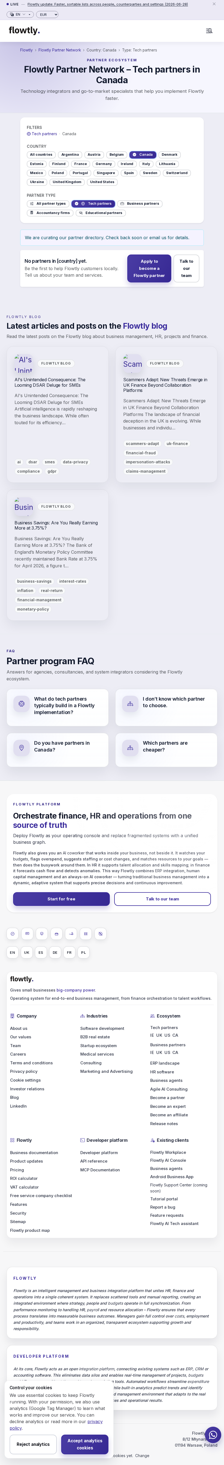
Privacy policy (23, 1071)
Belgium (117, 154)
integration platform (96, 1368)
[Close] (214, 4)
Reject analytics (33, 1444)
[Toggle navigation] (208, 31)
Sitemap (18, 1221)
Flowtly (26, 50)
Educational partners (104, 213)
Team (15, 1045)
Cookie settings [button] (25, 1080)
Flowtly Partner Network (60, 50)
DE (55, 952)
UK (27, 952)
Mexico (36, 173)
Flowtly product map (30, 1230)
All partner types (51, 203)
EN (12, 952)
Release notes (164, 1123)
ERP (158, 870)
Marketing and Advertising (106, 1071)
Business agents (166, 1080)
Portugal (80, 173)
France (80, 164)
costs (179, 1316)
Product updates (26, 1161)
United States (102, 182)
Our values (20, 1037)
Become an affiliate (169, 1115)
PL (83, 952)
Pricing (17, 1170)
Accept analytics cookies (84, 1444)
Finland (58, 164)
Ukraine (37, 182)
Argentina (70, 154)
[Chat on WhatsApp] (213, 1435)
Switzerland (177, 173)
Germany (104, 164)
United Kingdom (67, 182)
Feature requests (167, 1215)
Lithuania (167, 164)
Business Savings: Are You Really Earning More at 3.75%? (56, 525)
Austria (94, 154)
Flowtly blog (24, 317)
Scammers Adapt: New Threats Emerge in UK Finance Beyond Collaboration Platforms (165, 385)
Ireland (127, 164)
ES (41, 952)
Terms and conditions (31, 1063)
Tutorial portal (164, 1199)
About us (18, 1028)
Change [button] (142, 1455)
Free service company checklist (41, 1195)
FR (69, 952)
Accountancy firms (53, 213)
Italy (146, 164)
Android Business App (171, 1176)
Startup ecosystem (98, 1045)
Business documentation (34, 1152)
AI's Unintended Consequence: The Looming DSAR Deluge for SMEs (50, 382)
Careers (18, 1054)
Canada (146, 154)
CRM (199, 1368)
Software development (102, 1028)
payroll (93, 1309)
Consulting (91, 1063)
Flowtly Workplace (168, 1152)
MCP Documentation (100, 1170)
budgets (20, 859)
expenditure (198, 1381)
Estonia (36, 164)
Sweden (150, 173)
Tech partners (99, 203)
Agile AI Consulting (169, 1089)
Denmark (169, 154)
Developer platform (99, 1152)
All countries (41, 154)
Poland (58, 173)
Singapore (106, 173)
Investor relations (27, 1089)
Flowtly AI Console (168, 1160)
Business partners (143, 203)
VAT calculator (24, 1187)
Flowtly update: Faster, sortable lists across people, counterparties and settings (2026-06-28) (108, 4)
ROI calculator (24, 1178)
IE (152, 1035)
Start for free (61, 898)
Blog (14, 1097)
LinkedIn (18, 1106)
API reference (93, 1161)
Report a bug (162, 1207)
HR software (162, 1072)
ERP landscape (164, 1063)
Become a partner (167, 1097)
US (167, 1035)
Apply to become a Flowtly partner (149, 268)
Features (18, 1204)
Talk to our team (186, 268)
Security (18, 1213)
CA (175, 1035)
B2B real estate (95, 1037)
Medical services (97, 1054)
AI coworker (74, 853)
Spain (129, 173)
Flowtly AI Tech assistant (174, 1223)
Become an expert (168, 1106)
